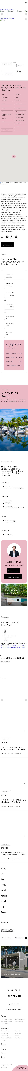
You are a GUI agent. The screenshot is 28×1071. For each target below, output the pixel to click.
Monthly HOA (9, 332)
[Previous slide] (2, 19)
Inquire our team (9, 18)
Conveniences (8, 182)
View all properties (5, 661)
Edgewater (4, 1040)
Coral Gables (4, 1035)
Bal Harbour (18, 1033)
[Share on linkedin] (11, 237)
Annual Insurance (10, 323)
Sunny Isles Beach (3, 663)
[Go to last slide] (2, 14)
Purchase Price (9, 274)
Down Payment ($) (10, 292)
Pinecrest (17, 1031)
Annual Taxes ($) (9, 304)
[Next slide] (26, 14)
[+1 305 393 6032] (7, 244)
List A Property (19, 1021)
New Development (20, 1019)
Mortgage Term (9, 283)
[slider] (5, 299)
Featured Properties (6, 1019)
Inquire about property (7, 9)
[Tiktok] (19, 990)
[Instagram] (8, 990)
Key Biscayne (4, 1033)
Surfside (17, 1035)
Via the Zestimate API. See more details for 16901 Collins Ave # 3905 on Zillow (13, 646)
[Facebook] (12, 990)
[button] (4, 14)
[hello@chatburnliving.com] (13, 576)
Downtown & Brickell (6, 1038)
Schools (24, 182)
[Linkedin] (16, 990)
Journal (3, 1057)
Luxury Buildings (5, 1023)
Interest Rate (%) (10, 316)
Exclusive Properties (6, 1021)
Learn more (3, 677)
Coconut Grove (5, 1031)
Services (3, 1044)
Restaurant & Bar (17, 182)
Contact (3, 1053)
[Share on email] (16, 237)
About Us (3, 1049)
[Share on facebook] (7, 237)
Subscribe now (19, 938)
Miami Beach (18, 1038)
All (2, 182)
